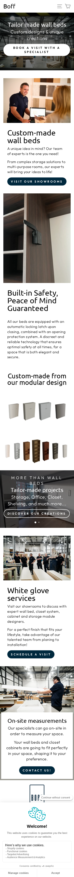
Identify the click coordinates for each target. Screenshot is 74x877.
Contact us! (37, 770)
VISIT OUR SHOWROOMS (37, 181)
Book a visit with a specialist (36, 50)
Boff (9, 6)
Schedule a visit (31, 654)
